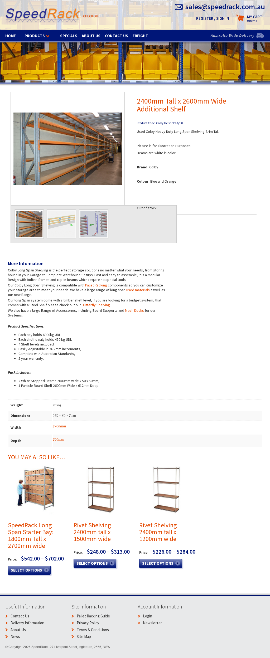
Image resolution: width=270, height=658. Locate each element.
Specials (68, 35)
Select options (26, 570)
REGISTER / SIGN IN (212, 18)
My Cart (254, 18)
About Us (91, 35)
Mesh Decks (134, 310)
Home (10, 35)
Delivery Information (27, 622)
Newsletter (152, 622)
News (15, 636)
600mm (58, 439)
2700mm (59, 426)
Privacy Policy (88, 622)
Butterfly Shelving (96, 305)
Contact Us (116, 35)
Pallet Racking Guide (93, 615)
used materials (138, 289)
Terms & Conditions (93, 629)
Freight (140, 35)
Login (147, 615)
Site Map (84, 636)
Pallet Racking (96, 285)
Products (35, 35)
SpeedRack (42, 15)
